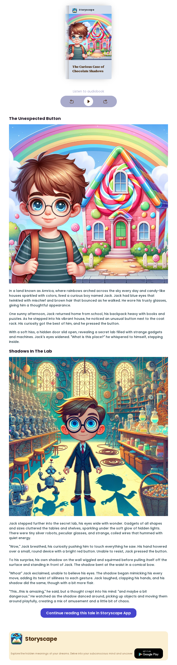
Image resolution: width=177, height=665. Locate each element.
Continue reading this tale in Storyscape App (88, 613)
